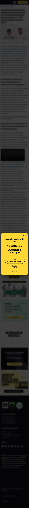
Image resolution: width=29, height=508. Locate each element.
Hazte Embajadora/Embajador (14, 260)
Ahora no (14, 271)
